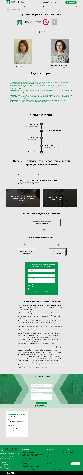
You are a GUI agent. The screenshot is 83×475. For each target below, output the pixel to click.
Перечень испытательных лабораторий (31, 466)
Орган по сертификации (68, 452)
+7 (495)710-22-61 (5, 458)
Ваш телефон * (34, 388)
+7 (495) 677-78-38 (12, 432)
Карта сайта (74, 467)
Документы (24, 463)
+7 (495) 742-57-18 (51, 1)
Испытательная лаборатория (70, 454)
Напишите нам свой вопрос (37, 393)
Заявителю (46, 6)
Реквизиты (49, 456)
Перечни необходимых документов (30, 461)
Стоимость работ (55, 6)
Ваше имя (33, 383)
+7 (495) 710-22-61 (12, 427)
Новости (49, 459)
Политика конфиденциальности (54, 461)
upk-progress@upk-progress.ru (52, 3)
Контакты (64, 6)
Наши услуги (27, 6)
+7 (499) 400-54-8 (52, 2)
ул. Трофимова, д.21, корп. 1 (4, 465)
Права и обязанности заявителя (29, 452)
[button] (71, 2)
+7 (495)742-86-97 (5, 460)
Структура (49, 454)
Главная (8, 9)
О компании (19, 6)
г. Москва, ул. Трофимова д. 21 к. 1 (32, 1)
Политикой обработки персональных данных (41, 406)
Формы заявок (25, 465)
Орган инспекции (67, 456)
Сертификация (37, 6)
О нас (48, 452)
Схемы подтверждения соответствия (30, 459)
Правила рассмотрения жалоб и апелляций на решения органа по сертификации (32, 455)
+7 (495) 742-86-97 (12, 430)
